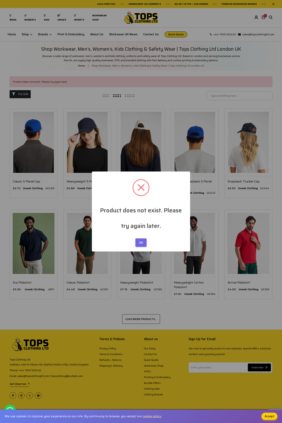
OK (141, 242)
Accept (269, 416)
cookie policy (152, 416)
